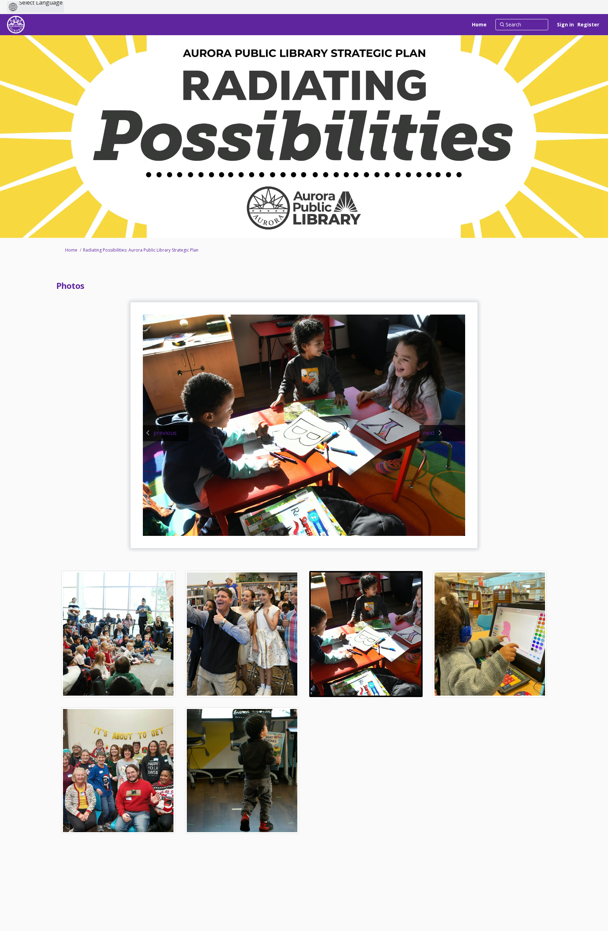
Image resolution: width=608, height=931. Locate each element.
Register (588, 24)
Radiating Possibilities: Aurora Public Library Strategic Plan (140, 250)
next (429, 433)
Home (71, 250)
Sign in (565, 24)
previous (165, 433)
